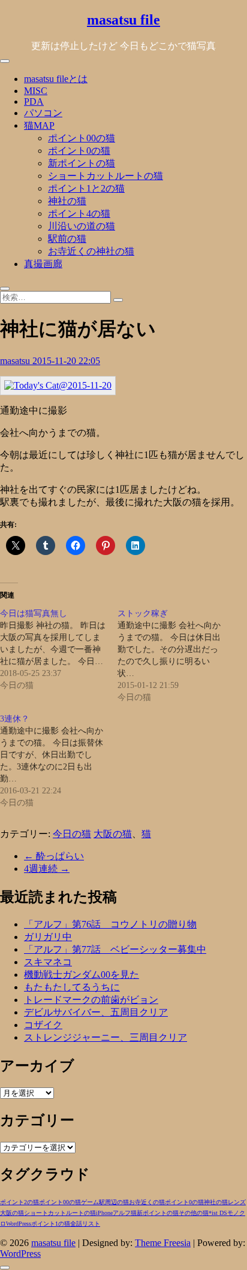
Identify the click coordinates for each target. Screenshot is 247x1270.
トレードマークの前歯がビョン (91, 1000)
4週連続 (47, 868)
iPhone (104, 1213)
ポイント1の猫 (50, 1223)
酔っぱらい (54, 856)
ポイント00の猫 (81, 138)
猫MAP (39, 125)
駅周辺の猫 (114, 1202)
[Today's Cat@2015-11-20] (58, 385)
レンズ (237, 1202)
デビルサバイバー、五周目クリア (96, 1012)
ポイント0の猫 (79, 151)
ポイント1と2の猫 (86, 188)
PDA (34, 101)
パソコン (43, 113)
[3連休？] (59, 761)
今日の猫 (72, 834)
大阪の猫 (113, 834)
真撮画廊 (43, 264)
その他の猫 (194, 1213)
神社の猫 (67, 201)
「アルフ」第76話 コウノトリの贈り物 (110, 924)
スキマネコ (48, 962)
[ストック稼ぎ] (176, 656)
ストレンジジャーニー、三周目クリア (105, 1037)
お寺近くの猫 (147, 1202)
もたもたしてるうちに (72, 987)
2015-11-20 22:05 (66, 361)
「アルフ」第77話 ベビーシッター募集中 (115, 949)
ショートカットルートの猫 (105, 176)
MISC (35, 91)
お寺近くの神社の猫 (91, 251)
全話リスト (85, 1223)
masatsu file (123, 20)
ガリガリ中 (48, 937)
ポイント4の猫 (79, 213)
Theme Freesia (163, 1243)
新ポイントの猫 (81, 163)
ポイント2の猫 (19, 1202)
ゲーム (90, 1202)
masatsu (16, 361)
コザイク (43, 1025)
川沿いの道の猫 (81, 226)
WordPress (18, 1223)
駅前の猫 (67, 239)
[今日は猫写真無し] (59, 650)
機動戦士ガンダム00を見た (81, 974)
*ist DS (218, 1213)
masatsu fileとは (56, 79)
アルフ (122, 1213)
